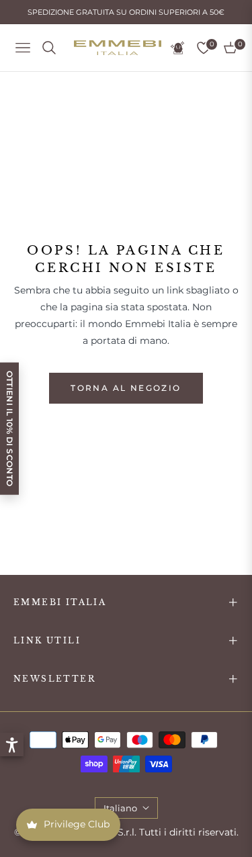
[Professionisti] (177, 47)
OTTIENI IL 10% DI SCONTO (10, 429)
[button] (12, 744)
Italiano (120, 808)
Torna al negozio (126, 388)
